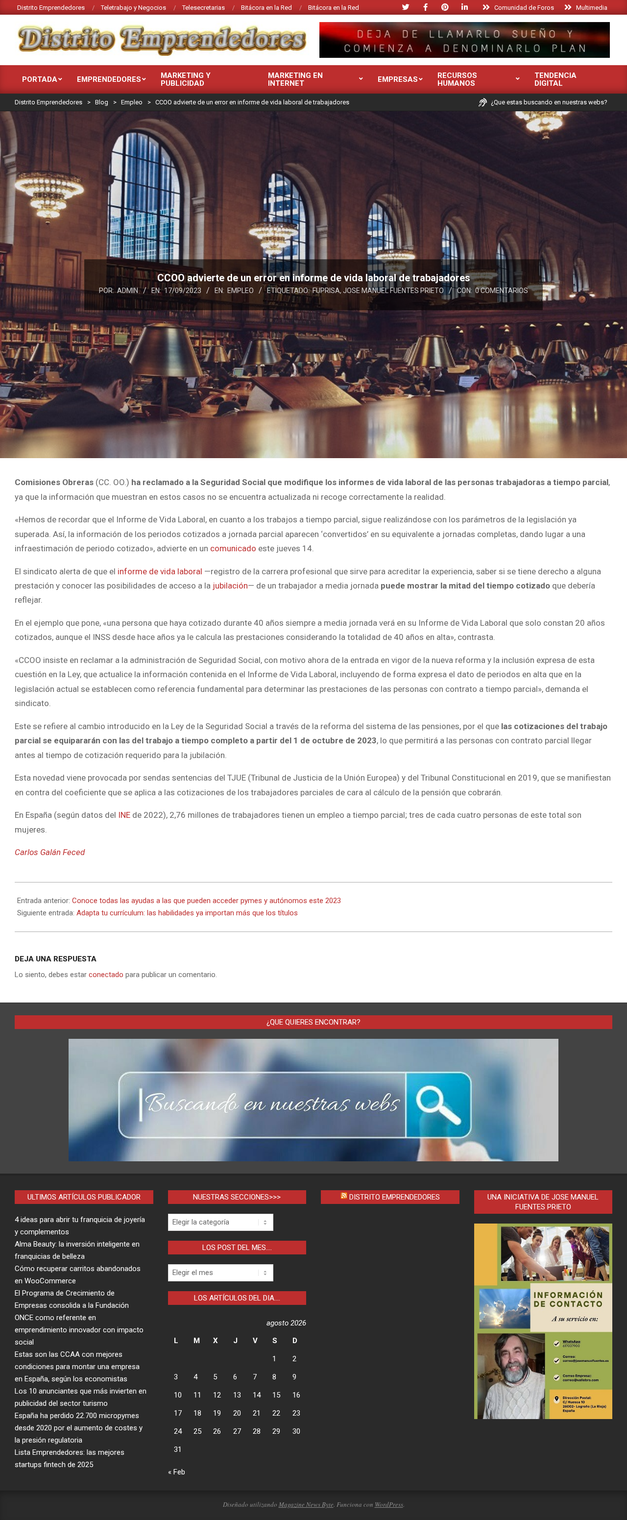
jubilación (230, 585)
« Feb (176, 1472)
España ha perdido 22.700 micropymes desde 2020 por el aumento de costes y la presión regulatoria (79, 1428)
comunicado (233, 548)
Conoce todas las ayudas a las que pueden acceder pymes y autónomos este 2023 (206, 900)
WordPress (389, 1504)
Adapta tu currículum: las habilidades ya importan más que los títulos (187, 912)
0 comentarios (501, 290)
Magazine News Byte (306, 1504)
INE (124, 815)
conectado (106, 974)
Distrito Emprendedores (394, 1197)
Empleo (240, 290)
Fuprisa (326, 290)
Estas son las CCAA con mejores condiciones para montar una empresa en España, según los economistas (77, 1366)
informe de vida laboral (160, 571)
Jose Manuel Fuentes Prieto (393, 290)
